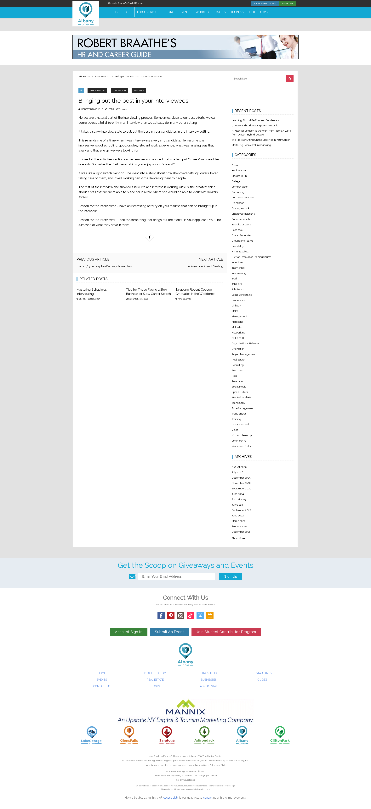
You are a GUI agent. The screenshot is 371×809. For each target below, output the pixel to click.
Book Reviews (240, 170)
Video (235, 429)
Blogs (155, 686)
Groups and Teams (242, 240)
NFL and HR (239, 338)
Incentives (237, 262)
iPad (234, 278)
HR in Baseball (240, 251)
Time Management (243, 408)
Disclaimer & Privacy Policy (168, 775)
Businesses (208, 679)
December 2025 (241, 477)
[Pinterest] (170, 615)
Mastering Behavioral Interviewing (251, 145)
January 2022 (239, 526)
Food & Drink (146, 12)
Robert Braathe (90, 109)
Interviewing (97, 90)
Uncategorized (240, 424)
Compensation (240, 186)
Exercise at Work (241, 224)
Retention (237, 381)
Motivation (237, 327)
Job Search (119, 90)
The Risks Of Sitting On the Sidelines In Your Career (261, 139)
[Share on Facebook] (149, 237)
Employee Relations (243, 213)
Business (237, 12)
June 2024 (238, 494)
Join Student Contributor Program (226, 632)
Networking (238, 332)
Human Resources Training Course (251, 257)
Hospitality (238, 246)
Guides (220, 12)
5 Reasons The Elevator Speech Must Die (255, 125)
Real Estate (238, 359)
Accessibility (171, 797)
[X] (200, 615)
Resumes (139, 90)
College (236, 181)
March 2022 (238, 521)
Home (102, 673)
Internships (238, 267)
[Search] (290, 78)
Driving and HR (240, 208)
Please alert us (167, 789)
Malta (235, 311)
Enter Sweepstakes (265, 3)
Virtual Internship (242, 435)
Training (236, 419)
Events (185, 12)
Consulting (238, 192)
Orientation (238, 348)
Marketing (237, 321)
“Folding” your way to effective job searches (104, 266)
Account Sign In (128, 632)
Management (239, 316)
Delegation (238, 202)
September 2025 (241, 488)
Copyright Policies (208, 775)
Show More (238, 538)
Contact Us (101, 686)
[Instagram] (180, 615)
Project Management (244, 354)
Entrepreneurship (242, 219)
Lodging (168, 12)
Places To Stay (155, 673)
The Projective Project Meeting (204, 266)
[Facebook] (161, 615)
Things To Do (122, 12)
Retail (235, 375)
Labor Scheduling (242, 294)
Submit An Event (169, 632)
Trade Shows (239, 413)
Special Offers (240, 392)
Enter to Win (258, 12)
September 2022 (241, 510)
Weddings (203, 12)
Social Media (239, 386)
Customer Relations (243, 197)
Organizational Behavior (246, 343)
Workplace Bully (241, 446)
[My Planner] (210, 615)
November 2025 (241, 483)
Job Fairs (237, 284)
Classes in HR (239, 175)
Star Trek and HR (241, 397)
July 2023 (237, 504)
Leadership (238, 300)
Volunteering (239, 440)
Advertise (287, 3)
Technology (238, 402)
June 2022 (238, 515)
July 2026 (237, 472)
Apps (235, 165)
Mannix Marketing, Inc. (237, 760)
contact (207, 797)
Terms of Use (190, 775)
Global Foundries (241, 235)
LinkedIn (237, 305)
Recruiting (238, 365)
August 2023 (239, 499)
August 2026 (239, 466)
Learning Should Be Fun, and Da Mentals (255, 120)
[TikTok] (190, 615)
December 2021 (241, 531)
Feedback (237, 229)
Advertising (208, 686)
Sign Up (230, 576)
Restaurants (262, 673)
